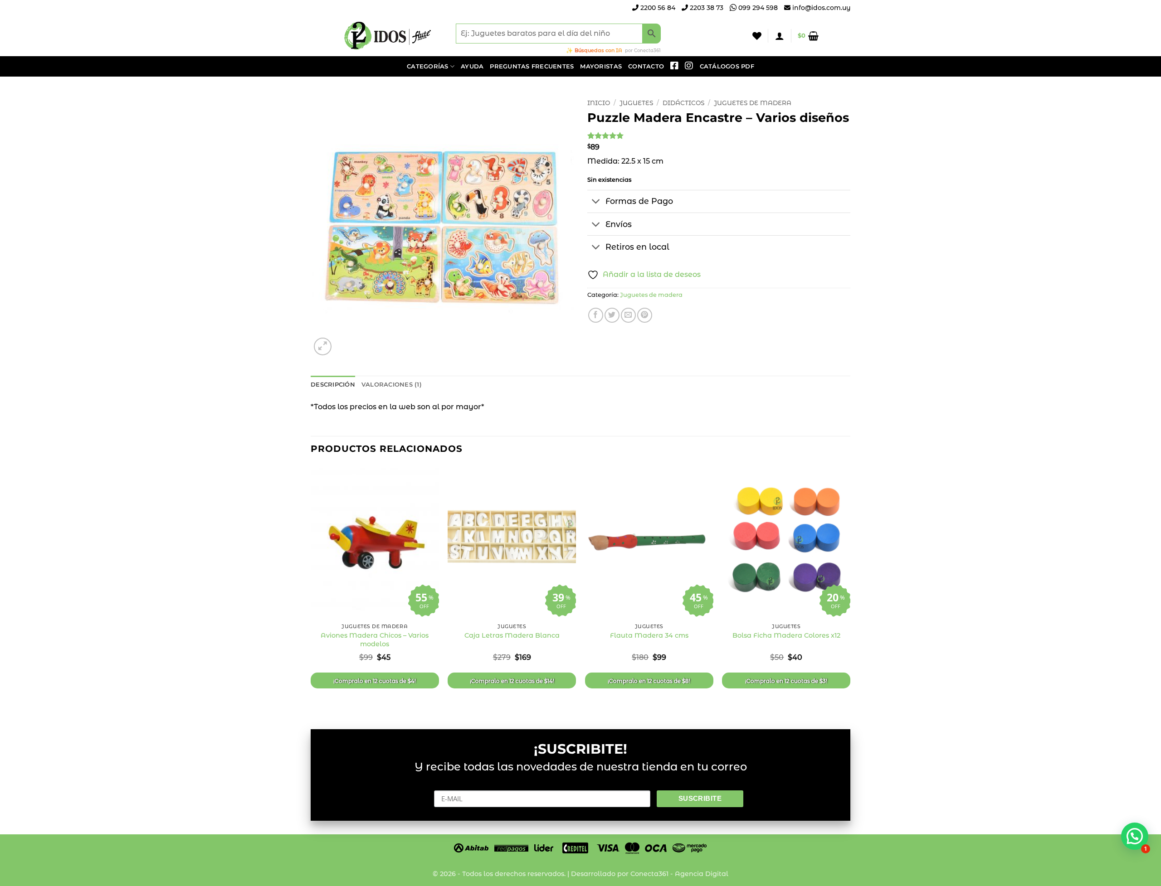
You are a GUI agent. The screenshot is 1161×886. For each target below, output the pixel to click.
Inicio (598, 103)
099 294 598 (757, 8)
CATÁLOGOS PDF (727, 66)
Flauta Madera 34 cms (649, 635)
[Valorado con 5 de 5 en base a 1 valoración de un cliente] (718, 135)
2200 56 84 (657, 8)
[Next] (850, 590)
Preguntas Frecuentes (532, 66)
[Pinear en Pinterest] (644, 315)
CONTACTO (646, 66)
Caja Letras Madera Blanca (512, 635)
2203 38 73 (705, 8)
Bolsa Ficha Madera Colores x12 (786, 635)
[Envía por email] (628, 315)
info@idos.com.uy (821, 8)
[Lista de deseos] (756, 36)
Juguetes (636, 103)
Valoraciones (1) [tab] (391, 384)
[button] (779, 36)
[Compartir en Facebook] (595, 315)
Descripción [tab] (333, 384)
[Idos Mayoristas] (387, 36)
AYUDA (472, 66)
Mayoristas (601, 66)
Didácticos (683, 103)
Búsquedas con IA (598, 50)
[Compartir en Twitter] (612, 315)
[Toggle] (596, 202)
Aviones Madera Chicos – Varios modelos (375, 639)
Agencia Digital (701, 874)
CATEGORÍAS (428, 66)
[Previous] (311, 590)
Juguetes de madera (752, 103)
